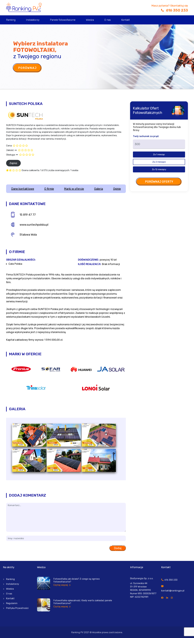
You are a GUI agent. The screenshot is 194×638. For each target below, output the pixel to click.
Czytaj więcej (61, 585)
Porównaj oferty (159, 181)
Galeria (98, 188)
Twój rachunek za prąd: (146, 136)
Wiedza (90, 19)
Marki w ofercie (74, 188)
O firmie (49, 188)
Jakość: (10, 150)
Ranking (10, 19)
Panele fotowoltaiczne (62, 19)
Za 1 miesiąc (159, 154)
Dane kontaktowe (22, 188)
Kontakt (125, 19)
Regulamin (11, 603)
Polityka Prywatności (17, 608)
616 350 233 (177, 10)
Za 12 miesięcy (159, 169)
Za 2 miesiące (159, 162)
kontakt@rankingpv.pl (172, 590)
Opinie (117, 188)
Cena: (9, 145)
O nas (107, 19)
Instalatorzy (32, 19)
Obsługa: (10, 154)
